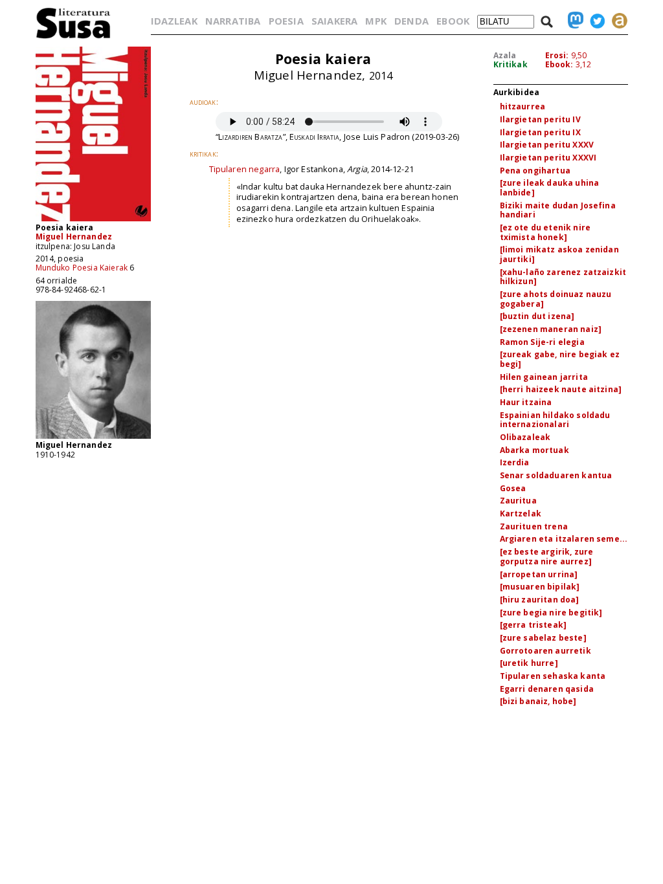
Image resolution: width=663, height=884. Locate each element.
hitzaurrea (523, 106)
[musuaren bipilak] (540, 586)
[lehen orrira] (73, 37)
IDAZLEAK (174, 20)
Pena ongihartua (535, 170)
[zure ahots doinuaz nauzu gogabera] (556, 299)
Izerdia (515, 462)
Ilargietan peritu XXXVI (548, 157)
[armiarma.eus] (616, 20)
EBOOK (452, 20)
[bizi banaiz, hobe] (538, 701)
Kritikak (510, 64)
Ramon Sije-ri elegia (542, 342)
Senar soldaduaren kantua (556, 475)
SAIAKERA (334, 20)
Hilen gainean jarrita (544, 376)
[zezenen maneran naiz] (551, 329)
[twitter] (594, 20)
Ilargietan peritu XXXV (547, 144)
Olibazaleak (525, 437)
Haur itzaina (526, 402)
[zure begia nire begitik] (551, 612)
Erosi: (557, 55)
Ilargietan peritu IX (540, 132)
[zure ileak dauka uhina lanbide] (550, 187)
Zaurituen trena (534, 526)
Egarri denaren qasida (547, 688)
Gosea (513, 488)
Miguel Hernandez (74, 236)
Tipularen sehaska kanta (553, 675)
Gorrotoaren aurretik (545, 650)
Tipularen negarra (244, 169)
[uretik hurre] (529, 663)
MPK (375, 20)
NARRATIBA (232, 20)
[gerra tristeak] (533, 624)
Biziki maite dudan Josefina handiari (558, 210)
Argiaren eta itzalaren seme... (564, 538)
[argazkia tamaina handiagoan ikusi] (93, 437)
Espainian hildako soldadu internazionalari (555, 420)
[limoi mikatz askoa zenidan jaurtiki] (559, 254)
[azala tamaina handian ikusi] (93, 220)
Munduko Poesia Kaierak (82, 267)
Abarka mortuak (534, 450)
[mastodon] (572, 20)
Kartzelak (520, 513)
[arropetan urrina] (539, 574)
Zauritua (518, 500)
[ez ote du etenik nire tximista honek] (545, 232)
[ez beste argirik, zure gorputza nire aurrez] (547, 556)
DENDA (411, 20)
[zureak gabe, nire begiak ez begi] (560, 359)
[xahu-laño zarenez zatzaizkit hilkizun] (563, 277)
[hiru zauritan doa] (539, 599)
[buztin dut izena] (537, 316)
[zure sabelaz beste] (543, 637)
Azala (505, 55)
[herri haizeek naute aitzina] (561, 389)
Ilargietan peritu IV (540, 119)
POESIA (286, 20)
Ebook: (559, 64)
